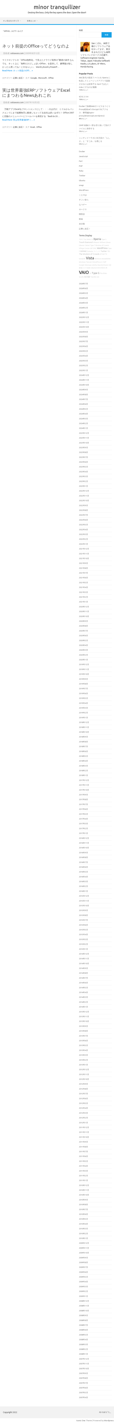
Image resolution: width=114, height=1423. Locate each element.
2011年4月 (83, 1166)
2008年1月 (83, 1354)
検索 (81, 30)
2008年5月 (83, 1335)
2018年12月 (84, 722)
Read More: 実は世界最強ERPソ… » (18, 120)
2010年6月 (83, 1214)
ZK (106, 268)
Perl (80, 161)
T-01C (81, 239)
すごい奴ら (84, 200)
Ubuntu (82, 180)
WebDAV (82, 259)
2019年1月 (83, 717)
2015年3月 (83, 939)
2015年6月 (83, 925)
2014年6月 (83, 983)
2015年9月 (83, 910)
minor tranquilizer (57, 7)
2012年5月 (83, 1103)
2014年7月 (83, 978)
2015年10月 (84, 906)
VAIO (84, 272)
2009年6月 (83, 1272)
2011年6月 (83, 1156)
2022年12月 (84, 491)
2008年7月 (83, 1325)
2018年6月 (83, 751)
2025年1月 (83, 370)
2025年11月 (84, 322)
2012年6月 (83, 1098)
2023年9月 (83, 447)
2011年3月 (83, 1171)
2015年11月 (84, 901)
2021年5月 (83, 582)
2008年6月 (83, 1330)
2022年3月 (83, 534)
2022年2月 (83, 539)
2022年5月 (83, 525)
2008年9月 (83, 1315)
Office (51, 78)
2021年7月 (83, 573)
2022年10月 (84, 500)
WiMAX (83, 251)
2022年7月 (83, 515)
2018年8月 (83, 742)
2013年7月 (83, 1036)
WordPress (84, 190)
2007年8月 (83, 1378)
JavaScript (83, 156)
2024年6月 (83, 404)
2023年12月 (84, 433)
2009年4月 (83, 1282)
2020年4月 (83, 645)
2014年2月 (83, 1002)
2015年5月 (83, 930)
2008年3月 (83, 1344)
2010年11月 (84, 1190)
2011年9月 (83, 1142)
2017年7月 (83, 804)
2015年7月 (83, 920)
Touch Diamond (86, 242)
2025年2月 (83, 365)
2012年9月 (83, 1084)
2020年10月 (84, 616)
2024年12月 (84, 375)
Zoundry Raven (102, 265)
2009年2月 (83, 1291)
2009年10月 (84, 1253)
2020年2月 (83, 655)
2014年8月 (83, 973)
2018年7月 (83, 746)
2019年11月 (84, 669)
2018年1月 (83, 775)
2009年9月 (83, 1258)
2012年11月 (84, 1074)
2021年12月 (84, 549)
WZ (103, 254)
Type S (104, 239)
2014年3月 (83, 997)
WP (91, 248)
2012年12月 (84, 1069)
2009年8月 (83, 1262)
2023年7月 (83, 457)
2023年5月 (83, 467)
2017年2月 (83, 828)
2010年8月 (83, 1204)
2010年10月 (84, 1195)
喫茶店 (82, 214)
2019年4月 (83, 703)
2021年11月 (84, 554)
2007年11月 (84, 1364)
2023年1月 (83, 486)
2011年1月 (83, 1180)
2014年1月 (83, 1007)
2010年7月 (83, 1209)
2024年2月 (83, 423)
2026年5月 (83, 293)
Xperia (97, 238)
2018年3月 (83, 766)
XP (101, 254)
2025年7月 (83, 341)
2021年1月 (83, 602)
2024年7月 (83, 399)
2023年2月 (83, 481)
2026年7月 (83, 284)
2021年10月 (84, 558)
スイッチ (97, 251)
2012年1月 (83, 1123)
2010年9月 (83, 1200)
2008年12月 (84, 1301)
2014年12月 (84, 954)
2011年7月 (83, 1151)
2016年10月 (84, 848)
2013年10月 (84, 1021)
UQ (110, 265)
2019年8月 (83, 684)
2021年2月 (83, 597)
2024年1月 (83, 428)
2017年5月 (83, 814)
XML (94, 248)
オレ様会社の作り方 (11, 21)
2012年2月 (83, 1118)
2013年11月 (84, 1016)
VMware (96, 242)
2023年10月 (84, 443)
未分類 (82, 224)
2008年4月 (83, 1339)
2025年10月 (84, 327)
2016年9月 (83, 853)
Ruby (81, 171)
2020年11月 (84, 611)
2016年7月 (83, 862)
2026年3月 (83, 303)
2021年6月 (83, 578)
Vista (90, 258)
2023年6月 (83, 462)
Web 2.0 (90, 239)
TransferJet (94, 277)
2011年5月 (83, 1161)
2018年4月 (83, 761)
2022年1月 (83, 544)
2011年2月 (83, 1176)
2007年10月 (84, 1368)
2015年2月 (83, 944)
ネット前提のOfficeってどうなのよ (36, 46)
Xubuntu (90, 251)
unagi (81, 185)
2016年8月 (83, 857)
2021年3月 (83, 592)
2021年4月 (83, 587)
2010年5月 (83, 1219)
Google (33, 78)
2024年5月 (83, 409)
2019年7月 (83, 688)
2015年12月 (84, 896)
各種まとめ (31, 21)
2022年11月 (84, 496)
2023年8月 (83, 452)
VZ (90, 273)
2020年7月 (83, 631)
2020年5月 (83, 640)
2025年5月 (83, 351)
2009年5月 (83, 1277)
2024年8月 (83, 394)
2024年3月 (83, 419)
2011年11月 (84, 1132)
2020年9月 (83, 621)
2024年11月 (84, 380)
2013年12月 (84, 1012)
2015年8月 (83, 915)
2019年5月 (83, 698)
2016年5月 (83, 872)
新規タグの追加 (84, 268)
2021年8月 (83, 568)
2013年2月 (83, 1060)
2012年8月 (83, 1089)
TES (108, 251)
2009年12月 (84, 1243)
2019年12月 (84, 664)
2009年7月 (83, 1267)
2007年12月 (84, 1359)
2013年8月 (83, 1031)
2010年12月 (84, 1185)
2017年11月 (84, 785)
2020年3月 (83, 650)
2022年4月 (83, 529)
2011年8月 (83, 1147)
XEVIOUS (98, 259)
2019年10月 (84, 674)
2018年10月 (84, 732)
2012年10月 (84, 1079)
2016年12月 (84, 838)
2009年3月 (83, 1286)
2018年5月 (83, 756)
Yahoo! (87, 245)
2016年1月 (83, 891)
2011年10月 (84, 1137)
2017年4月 (83, 819)
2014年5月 (83, 988)
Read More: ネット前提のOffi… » (17, 70)
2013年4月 (83, 1050)
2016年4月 (83, 877)
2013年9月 (83, 1026)
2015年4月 (83, 934)
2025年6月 (83, 346)
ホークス (83, 209)
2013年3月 (83, 1055)
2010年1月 (83, 1238)
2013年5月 (83, 1045)
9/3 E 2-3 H (83, 97)
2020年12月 (84, 607)
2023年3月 (83, 476)
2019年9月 (83, 679)
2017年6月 (83, 809)
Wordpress (109, 1420)
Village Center (84, 248)
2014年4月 (83, 992)
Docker (82, 151)
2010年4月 (83, 1224)
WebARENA (106, 259)
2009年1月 (83, 1296)
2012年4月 (83, 1108)
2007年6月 (83, 1388)
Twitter (82, 175)
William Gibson (105, 242)
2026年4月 (83, 298)
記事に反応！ (19, 78)
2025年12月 (84, 317)
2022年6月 (83, 520)
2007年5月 (83, 1392)
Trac (85, 239)
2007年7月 (83, 1383)
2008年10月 (84, 1311)
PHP (81, 166)
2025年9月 (83, 332)
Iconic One (80, 1420)
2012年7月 (83, 1094)
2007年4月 (83, 1397)
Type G (95, 273)
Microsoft (42, 78)
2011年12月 (84, 1127)
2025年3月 (83, 361)
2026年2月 (83, 308)
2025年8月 (83, 337)
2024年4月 (83, 414)
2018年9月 (83, 737)
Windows (82, 262)
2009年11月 (84, 1248)
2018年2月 (83, 770)
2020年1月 (83, 660)
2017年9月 (83, 795)
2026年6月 (83, 288)
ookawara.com (17, 53)
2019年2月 (83, 713)
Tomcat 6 (89, 262)
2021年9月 (83, 563)
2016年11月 (84, 843)
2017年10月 (84, 790)
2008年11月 (84, 1306)
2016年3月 (83, 881)
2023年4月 (83, 472)
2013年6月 (83, 1041)
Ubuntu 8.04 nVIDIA (98, 268)
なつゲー (83, 204)
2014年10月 (84, 963)
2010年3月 (83, 1229)
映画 (81, 219)
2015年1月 (83, 949)
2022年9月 (83, 505)
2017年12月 (84, 780)
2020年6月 (83, 635)
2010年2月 (83, 1233)
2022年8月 (83, 510)
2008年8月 (83, 1320)
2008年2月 (83, 1349)
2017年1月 (83, 833)
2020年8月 (83, 626)
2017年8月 (83, 799)
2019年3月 (83, 708)
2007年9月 (83, 1373)
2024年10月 (84, 385)
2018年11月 (84, 727)
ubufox (94, 265)
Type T (92, 245)
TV (106, 254)
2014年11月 (84, 958)
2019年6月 (83, 693)
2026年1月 (83, 312)
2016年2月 (83, 886)
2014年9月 (83, 968)
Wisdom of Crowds (102, 245)
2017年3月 (83, 823)
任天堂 (87, 277)
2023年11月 (84, 438)
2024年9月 (83, 390)
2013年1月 (83, 1065)
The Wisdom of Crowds (89, 254)
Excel (32, 127)
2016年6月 (83, 867)
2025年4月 (83, 356)
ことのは (83, 195)
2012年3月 (83, 1113)
